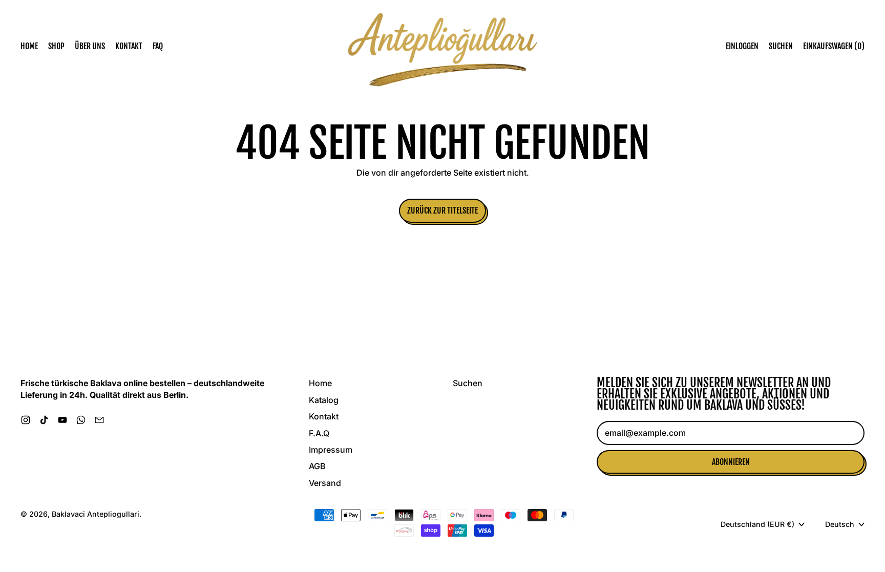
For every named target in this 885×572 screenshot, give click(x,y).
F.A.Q (319, 433)
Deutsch (839, 524)
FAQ (158, 46)
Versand (325, 483)
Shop (56, 46)
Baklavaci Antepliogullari (95, 514)
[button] (781, 46)
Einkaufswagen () (834, 48)
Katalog (324, 400)
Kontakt (128, 46)
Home (29, 46)
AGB (317, 466)
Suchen (467, 383)
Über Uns (90, 46)
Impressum (330, 449)
